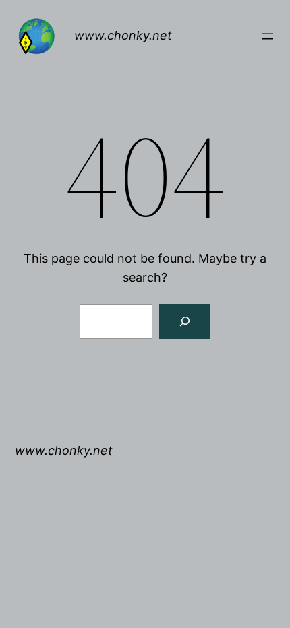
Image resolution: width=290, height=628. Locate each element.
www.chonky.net (123, 35)
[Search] (184, 321)
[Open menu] (268, 36)
